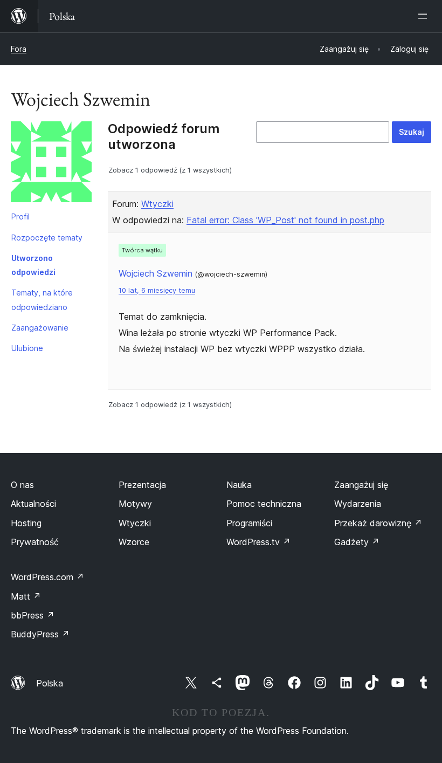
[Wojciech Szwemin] (51, 164)
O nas (22, 484)
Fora (18, 48)
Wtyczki (157, 203)
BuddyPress (40, 634)
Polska (49, 683)
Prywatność (35, 542)
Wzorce (134, 542)
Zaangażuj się (361, 484)
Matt (26, 596)
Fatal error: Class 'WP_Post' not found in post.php (285, 220)
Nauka (239, 484)
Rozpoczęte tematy (46, 237)
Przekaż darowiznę (378, 523)
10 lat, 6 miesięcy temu (157, 290)
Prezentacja (142, 484)
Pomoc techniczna (263, 503)
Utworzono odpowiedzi (33, 265)
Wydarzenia (357, 503)
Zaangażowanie (39, 327)
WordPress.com (47, 577)
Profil (20, 216)
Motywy (135, 503)
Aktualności (33, 503)
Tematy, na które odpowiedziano (42, 299)
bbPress (32, 615)
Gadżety (356, 542)
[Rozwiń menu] (425, 16)
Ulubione (27, 348)
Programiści (249, 523)
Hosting (26, 523)
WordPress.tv (258, 542)
